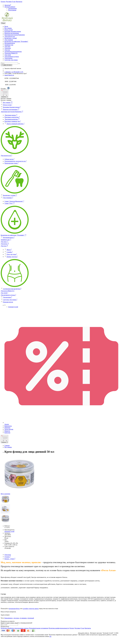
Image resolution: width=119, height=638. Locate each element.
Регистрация (12, 10)
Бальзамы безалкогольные (12, 31)
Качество (7, 432)
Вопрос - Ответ (9, 559)
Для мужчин (8, 58)
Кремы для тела (12, 256)
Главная (6, 445)
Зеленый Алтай (13, 307)
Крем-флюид (8, 618)
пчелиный (30, 618)
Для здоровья (8, 40)
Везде (6, 26)
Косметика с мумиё (10, 38)
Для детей (7, 55)
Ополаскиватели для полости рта (15, 161)
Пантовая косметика (11, 119)
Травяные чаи (8, 45)
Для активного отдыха (11, 56)
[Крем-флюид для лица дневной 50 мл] (5, 503)
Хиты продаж (8, 429)
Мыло (9, 249)
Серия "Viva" (9, 203)
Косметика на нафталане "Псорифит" (16, 41)
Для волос (7, 48)
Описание (7, 554)
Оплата (3, 1)
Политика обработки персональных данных (15, 628)
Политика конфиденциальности (59, 628)
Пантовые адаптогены (12, 117)
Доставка (9, 1)
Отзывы (7, 557)
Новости (7, 431)
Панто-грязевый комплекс (15, 123)
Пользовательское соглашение (38, 628)
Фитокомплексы (9, 43)
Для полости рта (9, 36)
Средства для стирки (11, 60)
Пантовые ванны (10, 115)
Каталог (6, 100)
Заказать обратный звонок (12, 68)
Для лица (7, 46)
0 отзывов (7, 527)
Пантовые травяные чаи (12, 121)
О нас (14, 1)
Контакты (19, 1)
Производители (8, 302)
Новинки (7, 427)
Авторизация (12, 8)
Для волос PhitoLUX (10, 53)
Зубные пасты (9, 159)
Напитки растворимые (11, 33)
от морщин (23, 618)
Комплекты (8, 426)
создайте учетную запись (31, 608)
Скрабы (9, 252)
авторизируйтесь (14, 608)
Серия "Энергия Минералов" (14, 201)
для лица (16, 618)
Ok (50, 636)
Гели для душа (11, 254)
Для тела (7, 50)
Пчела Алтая (8, 30)
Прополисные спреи (11, 163)
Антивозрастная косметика (13, 51)
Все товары (8, 28)
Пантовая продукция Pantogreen (14, 35)
